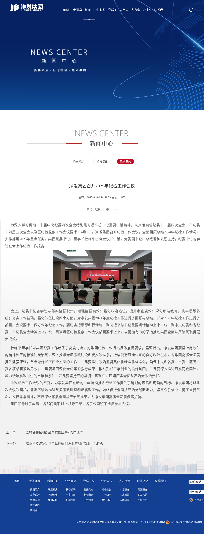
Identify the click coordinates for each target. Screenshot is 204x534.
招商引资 (71, 500)
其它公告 (106, 500)
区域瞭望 (102, 161)
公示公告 (124, 14)
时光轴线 (35, 505)
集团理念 (142, 489)
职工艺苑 (142, 494)
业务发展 (100, 14)
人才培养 (124, 500)
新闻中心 (89, 14)
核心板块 (71, 489)
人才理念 (124, 489)
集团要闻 (125, 161)
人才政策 (124, 494)
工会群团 (88, 500)
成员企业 (35, 510)
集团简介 (35, 489)
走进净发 (77, 14)
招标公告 (106, 489)
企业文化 (147, 14)
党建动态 (88, 489)
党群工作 (112, 14)
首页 (66, 10)
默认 (98, 209)
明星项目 (71, 494)
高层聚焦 (78, 161)
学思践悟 (142, 500)
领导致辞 (35, 494)
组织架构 (35, 500)
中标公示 (106, 494)
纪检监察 (88, 494)
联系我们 (158, 14)
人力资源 (135, 14)
